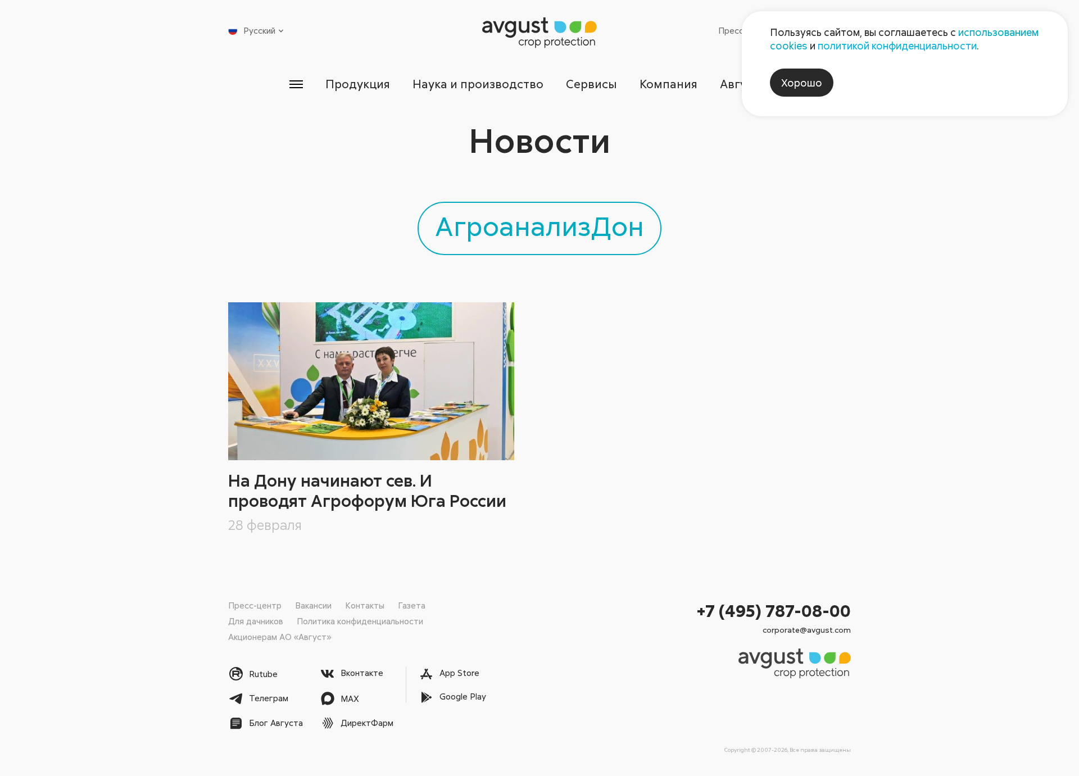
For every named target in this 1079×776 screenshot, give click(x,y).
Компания (668, 83)
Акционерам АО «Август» (279, 637)
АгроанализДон (539, 225)
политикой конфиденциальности (897, 45)
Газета (411, 605)
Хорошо (801, 82)
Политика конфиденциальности (360, 621)
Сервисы (591, 83)
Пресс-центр (255, 605)
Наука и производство (477, 83)
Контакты (364, 605)
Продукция (357, 83)
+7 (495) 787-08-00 (774, 610)
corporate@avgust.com (807, 629)
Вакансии (313, 605)
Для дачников (255, 621)
